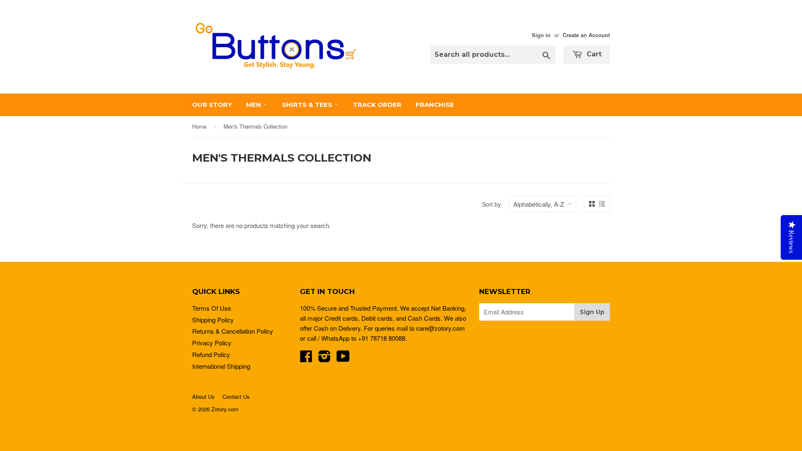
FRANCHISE (435, 105)
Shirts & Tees (308, 105)
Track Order (377, 105)
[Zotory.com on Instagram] (324, 358)
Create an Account (586, 35)
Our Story (212, 105)
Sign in (541, 35)
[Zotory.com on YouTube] (343, 358)
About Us (203, 396)
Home (199, 126)
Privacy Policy (211, 342)
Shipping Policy (213, 319)
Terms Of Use (211, 308)
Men (254, 105)
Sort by (491, 204)
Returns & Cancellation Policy (232, 331)
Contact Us (236, 396)
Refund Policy (211, 354)
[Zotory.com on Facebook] (306, 358)
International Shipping (221, 366)
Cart (593, 54)
